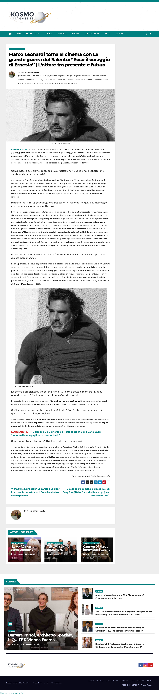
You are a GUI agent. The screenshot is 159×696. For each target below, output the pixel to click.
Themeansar (56, 683)
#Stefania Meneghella (68, 83)
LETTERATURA (92, 34)
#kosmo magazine (58, 76)
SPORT (75, 34)
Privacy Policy (146, 685)
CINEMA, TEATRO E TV (28, 34)
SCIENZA (62, 34)
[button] (146, 34)
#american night (42, 76)
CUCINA (119, 34)
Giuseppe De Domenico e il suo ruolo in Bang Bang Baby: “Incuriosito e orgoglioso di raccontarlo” (86, 492)
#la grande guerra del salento (79, 76)
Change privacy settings (11, 693)
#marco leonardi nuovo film (46, 83)
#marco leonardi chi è (75, 79)
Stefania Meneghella (29, 72)
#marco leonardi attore (55, 79)
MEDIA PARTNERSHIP (130, 685)
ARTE (107, 34)
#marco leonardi (99, 76)
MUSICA (49, 34)
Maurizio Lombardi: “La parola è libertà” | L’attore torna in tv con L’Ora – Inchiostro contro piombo (35, 492)
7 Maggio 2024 (17, 644)
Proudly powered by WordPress (19, 683)
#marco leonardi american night (31, 79)
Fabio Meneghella (36, 644)
